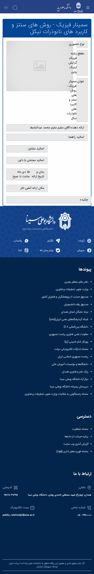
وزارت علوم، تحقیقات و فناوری (72, 289)
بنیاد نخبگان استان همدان (74, 312)
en (6, 7)
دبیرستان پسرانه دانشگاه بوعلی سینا (69, 386)
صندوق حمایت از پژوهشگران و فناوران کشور (65, 297)
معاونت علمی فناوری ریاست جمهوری (68, 334)
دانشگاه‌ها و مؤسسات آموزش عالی (70, 364)
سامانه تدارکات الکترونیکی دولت (71, 349)
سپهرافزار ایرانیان (44, 567)
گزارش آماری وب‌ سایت (76, 444)
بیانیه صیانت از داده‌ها (76, 436)
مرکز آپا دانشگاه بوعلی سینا (74, 379)
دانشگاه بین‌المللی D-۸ (76, 327)
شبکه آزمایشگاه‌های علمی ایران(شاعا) (68, 319)
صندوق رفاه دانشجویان (76, 304)
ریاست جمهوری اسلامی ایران (73, 356)
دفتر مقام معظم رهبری (76, 282)
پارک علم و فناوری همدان (75, 372)
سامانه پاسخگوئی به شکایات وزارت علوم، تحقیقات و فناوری (56, 394)
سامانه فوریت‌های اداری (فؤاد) (72, 451)
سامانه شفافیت (80, 429)
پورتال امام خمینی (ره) (76, 342)
